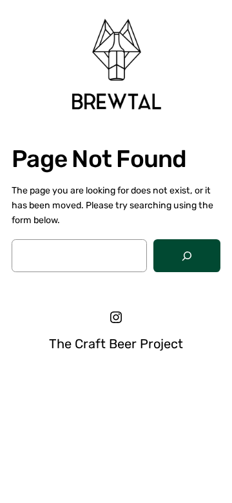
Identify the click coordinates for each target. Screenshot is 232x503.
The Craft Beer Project (116, 343)
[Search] (186, 255)
